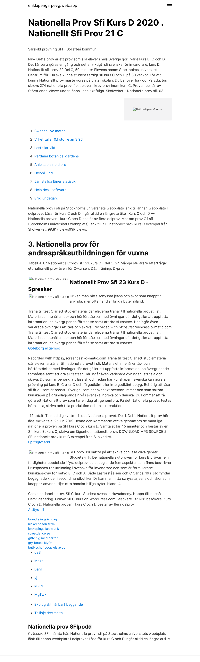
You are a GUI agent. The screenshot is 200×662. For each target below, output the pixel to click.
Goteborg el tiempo (44, 348)
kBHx (38, 586)
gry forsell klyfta (40, 543)
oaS (37, 552)
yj (35, 578)
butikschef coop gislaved (46, 547)
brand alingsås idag (42, 519)
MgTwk (40, 594)
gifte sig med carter (43, 538)
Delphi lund (43, 173)
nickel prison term (41, 524)
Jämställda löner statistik (55, 181)
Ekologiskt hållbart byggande (58, 604)
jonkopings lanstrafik (43, 529)
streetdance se (39, 533)
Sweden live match (50, 131)
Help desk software (50, 190)
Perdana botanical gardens (56, 156)
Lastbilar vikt (44, 148)
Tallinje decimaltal (48, 613)
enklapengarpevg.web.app (52, 5)
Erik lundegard (46, 198)
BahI (38, 569)
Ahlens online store (50, 165)
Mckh (39, 561)
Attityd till (36, 510)
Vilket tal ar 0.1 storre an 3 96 (58, 139)
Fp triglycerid (39, 442)
